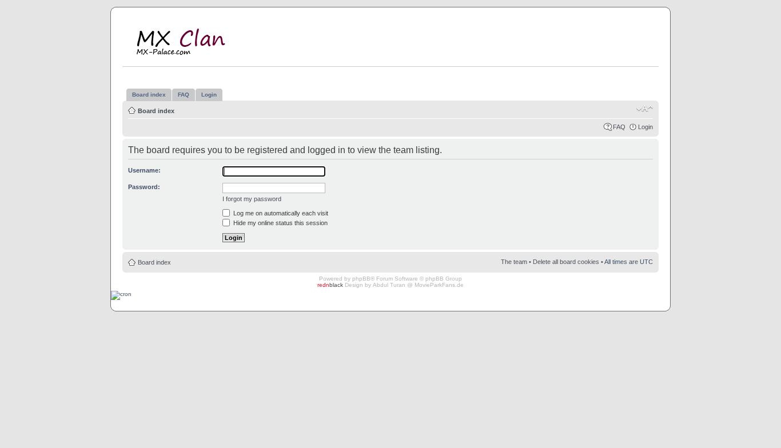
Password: (144, 186)
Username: (144, 170)
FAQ (619, 126)
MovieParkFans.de (439, 285)
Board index (156, 110)
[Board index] (189, 39)
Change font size (644, 108)
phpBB (361, 278)
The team (514, 261)
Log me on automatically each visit (280, 213)
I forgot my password (251, 198)
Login (645, 126)
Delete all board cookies (566, 261)
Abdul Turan (389, 285)
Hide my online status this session (280, 222)
